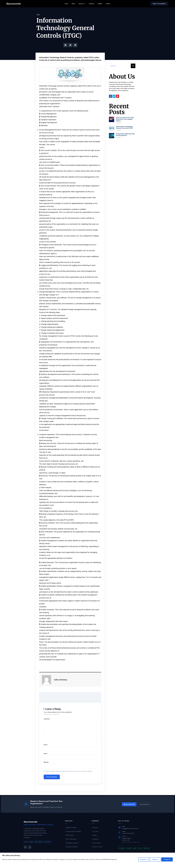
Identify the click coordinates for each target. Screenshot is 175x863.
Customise (143, 859)
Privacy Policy (96, 843)
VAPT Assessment (71, 839)
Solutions (91, 3)
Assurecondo (13, 3)
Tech (38, 15)
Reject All (155, 859)
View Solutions (144, 804)
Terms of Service (97, 846)
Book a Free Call (129, 804)
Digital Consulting (71, 827)
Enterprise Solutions (72, 846)
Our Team (95, 831)
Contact (108, 3)
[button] (65, 45)
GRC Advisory (70, 835)
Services (81, 3)
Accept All (167, 859)
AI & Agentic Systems (72, 843)
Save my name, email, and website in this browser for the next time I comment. (69, 771)
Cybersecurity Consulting (73, 831)
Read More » (119, 123)
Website (46, 762)
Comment (47, 719)
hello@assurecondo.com (130, 828)
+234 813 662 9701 (128, 833)
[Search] (133, 66)
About (73, 3)
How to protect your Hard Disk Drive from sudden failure (125, 119)
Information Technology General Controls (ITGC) (124, 127)
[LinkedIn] (25, 847)
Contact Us (95, 839)
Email (46, 753)
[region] (87, 858)
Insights (100, 3)
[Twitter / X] (29, 847)
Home (66, 3)
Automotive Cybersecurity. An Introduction (125, 134)
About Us (95, 827)
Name (46, 744)
